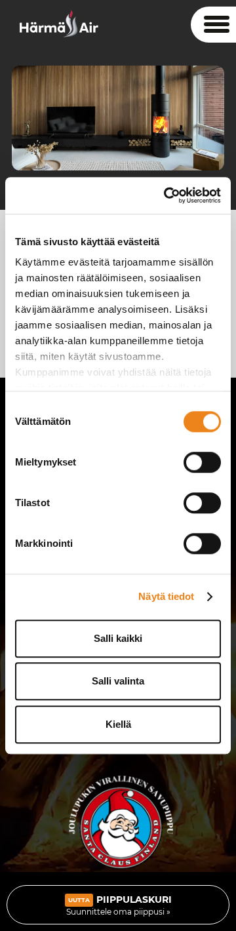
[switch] (202, 462)
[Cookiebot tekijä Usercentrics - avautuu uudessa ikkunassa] (166, 195)
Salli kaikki (118, 638)
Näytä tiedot (166, 596)
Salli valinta (118, 680)
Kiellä (118, 724)
